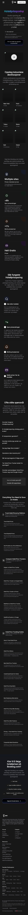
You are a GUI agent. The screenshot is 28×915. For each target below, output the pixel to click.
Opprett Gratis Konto (13, 801)
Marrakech (17, 894)
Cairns (18, 891)
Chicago (4, 872)
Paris (3, 876)
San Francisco (16, 871)
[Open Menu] (3, 2)
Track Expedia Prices (7, 856)
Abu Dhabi (8, 888)
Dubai (3, 888)
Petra (17, 888)
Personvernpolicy (13, 908)
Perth (21, 891)
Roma (11, 876)
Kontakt (4, 831)
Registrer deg (22, 2)
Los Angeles (9, 871)
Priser (3, 837)
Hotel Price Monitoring (7, 860)
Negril (14, 883)
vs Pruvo (17, 835)
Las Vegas (22, 871)
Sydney (3, 891)
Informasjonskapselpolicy (7, 910)
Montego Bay (9, 883)
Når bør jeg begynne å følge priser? (13, 458)
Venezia (14, 876)
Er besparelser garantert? (10, 436)
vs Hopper (17, 831)
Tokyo (3, 879)
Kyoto (7, 879)
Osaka (11, 879)
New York (4, 871)
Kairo (24, 894)
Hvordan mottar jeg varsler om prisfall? (11, 442)
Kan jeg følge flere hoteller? (10, 448)
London (7, 876)
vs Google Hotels (19, 833)
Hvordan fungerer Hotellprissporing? (7, 423)
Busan (18, 879)
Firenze (19, 876)
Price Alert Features (6, 858)
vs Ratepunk (17, 837)
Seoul (14, 879)
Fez (21, 894)
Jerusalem (13, 888)
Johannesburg (11, 894)
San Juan (4, 884)
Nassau (3, 883)
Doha (21, 888)
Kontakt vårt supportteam (14, 483)
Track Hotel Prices (6, 854)
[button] (14, 57)
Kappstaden (4, 894)
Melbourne (9, 891)
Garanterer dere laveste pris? (11, 453)
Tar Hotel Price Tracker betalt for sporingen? (12, 464)
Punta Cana (19, 883)
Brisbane (14, 891)
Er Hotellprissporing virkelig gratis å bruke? (13, 430)
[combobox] (14, 34)
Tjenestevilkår (5, 908)
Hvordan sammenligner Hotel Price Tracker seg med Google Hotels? (12, 471)
